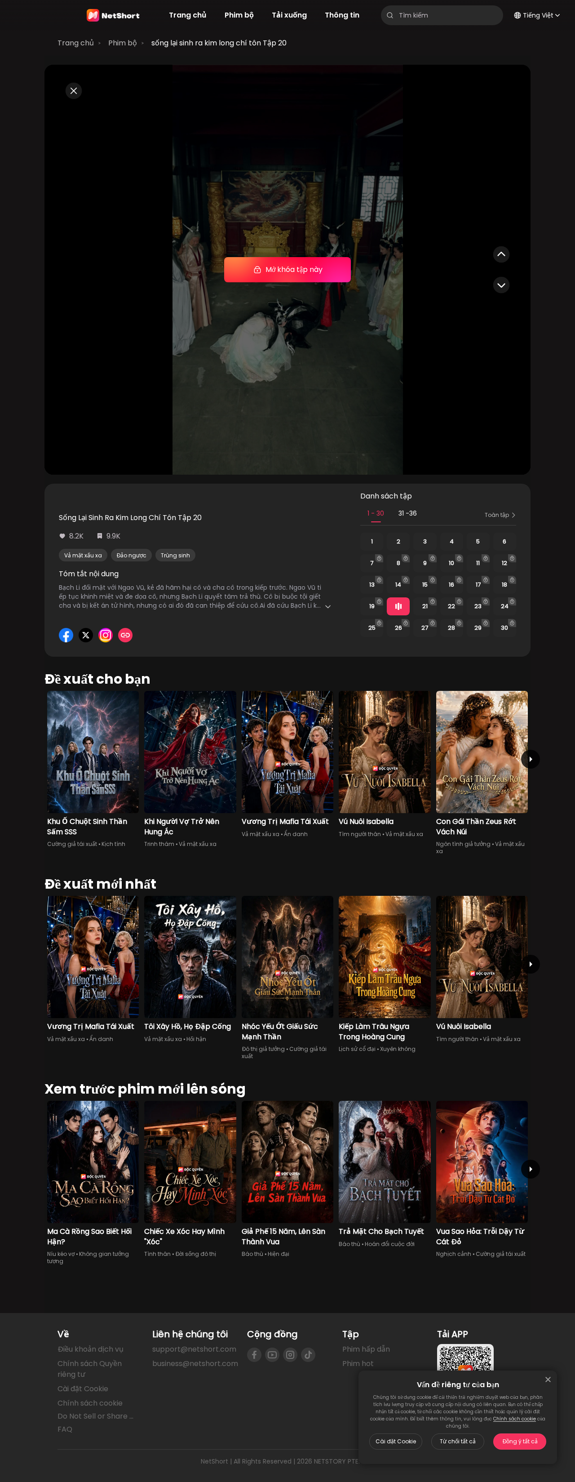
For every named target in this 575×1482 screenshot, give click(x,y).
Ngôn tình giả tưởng (463, 844)
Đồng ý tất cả (520, 1441)
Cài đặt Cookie (396, 1441)
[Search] (390, 15)
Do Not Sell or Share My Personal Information (98, 1416)
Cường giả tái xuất (72, 844)
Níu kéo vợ (61, 1254)
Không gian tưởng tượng (88, 1257)
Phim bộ (122, 43)
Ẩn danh (296, 834)
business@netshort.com (195, 1363)
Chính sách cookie (514, 1418)
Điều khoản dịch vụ (91, 1349)
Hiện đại (278, 1254)
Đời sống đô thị (195, 1254)
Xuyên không (398, 1049)
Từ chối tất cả (458, 1441)
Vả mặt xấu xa (83, 555)
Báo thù (252, 1254)
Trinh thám (159, 844)
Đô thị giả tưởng (263, 1049)
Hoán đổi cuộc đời (390, 1244)
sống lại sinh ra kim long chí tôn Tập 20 (219, 43)
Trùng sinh (175, 555)
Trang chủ (76, 43)
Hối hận (196, 1039)
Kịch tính (113, 844)
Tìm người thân (360, 834)
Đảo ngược (131, 555)
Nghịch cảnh (453, 1254)
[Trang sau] (530, 759)
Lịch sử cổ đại (357, 1049)
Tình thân (157, 1254)
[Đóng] (548, 1380)
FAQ (65, 1429)
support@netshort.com (194, 1349)
